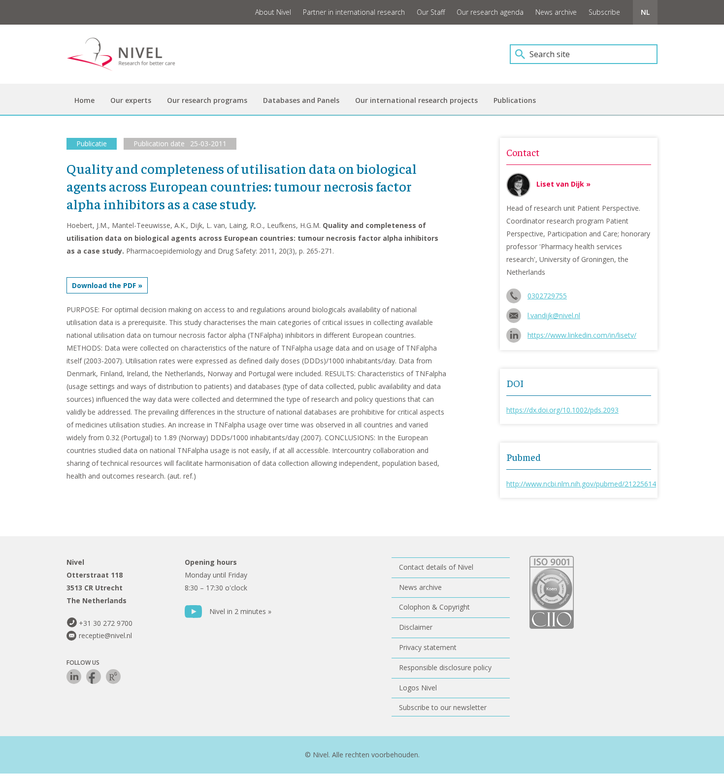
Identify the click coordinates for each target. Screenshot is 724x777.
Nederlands (645, 12)
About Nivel (273, 12)
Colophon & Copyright (434, 607)
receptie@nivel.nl (105, 635)
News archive (556, 12)
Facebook (93, 676)
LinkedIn (73, 676)
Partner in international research (354, 12)
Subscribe (604, 12)
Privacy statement (428, 647)
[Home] (128, 54)
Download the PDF (104, 285)
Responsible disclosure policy (445, 667)
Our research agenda (490, 12)
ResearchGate (113, 676)
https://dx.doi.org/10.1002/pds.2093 (562, 410)
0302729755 (547, 295)
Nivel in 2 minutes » (240, 611)
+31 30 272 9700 (105, 623)
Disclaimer (415, 627)
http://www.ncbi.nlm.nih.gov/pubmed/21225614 (581, 483)
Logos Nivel (418, 687)
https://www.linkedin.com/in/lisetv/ (581, 335)
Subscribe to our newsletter (443, 707)
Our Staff (431, 12)
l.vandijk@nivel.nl (553, 315)
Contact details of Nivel (436, 567)
